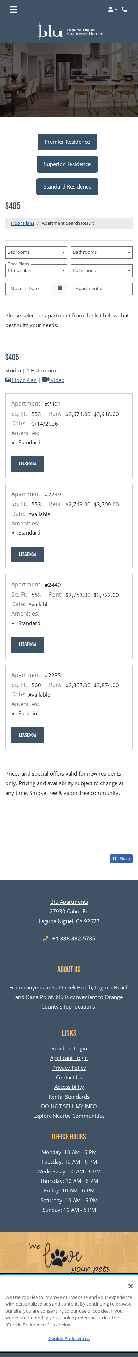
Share (124, 858)
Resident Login (69, 1048)
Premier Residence (67, 141)
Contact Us (69, 1077)
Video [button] (56, 379)
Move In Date (24, 288)
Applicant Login (69, 1057)
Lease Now (31, 463)
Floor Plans (22, 223)
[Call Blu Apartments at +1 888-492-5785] (125, 9)
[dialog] (69, 1313)
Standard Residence (67, 186)
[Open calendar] (59, 289)
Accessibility (69, 1086)
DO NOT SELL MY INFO (69, 1106)
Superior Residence (67, 163)
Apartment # (89, 288)
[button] (112, 9)
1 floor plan (20, 268)
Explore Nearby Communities (69, 1115)
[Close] (130, 1286)
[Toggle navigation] (13, 9)
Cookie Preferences (69, 1338)
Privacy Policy (69, 1067)
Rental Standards (69, 1096)
